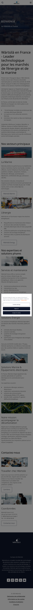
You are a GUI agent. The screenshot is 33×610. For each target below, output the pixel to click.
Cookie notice (24, 300)
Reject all (16, 308)
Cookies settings (16, 304)
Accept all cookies (16, 312)
